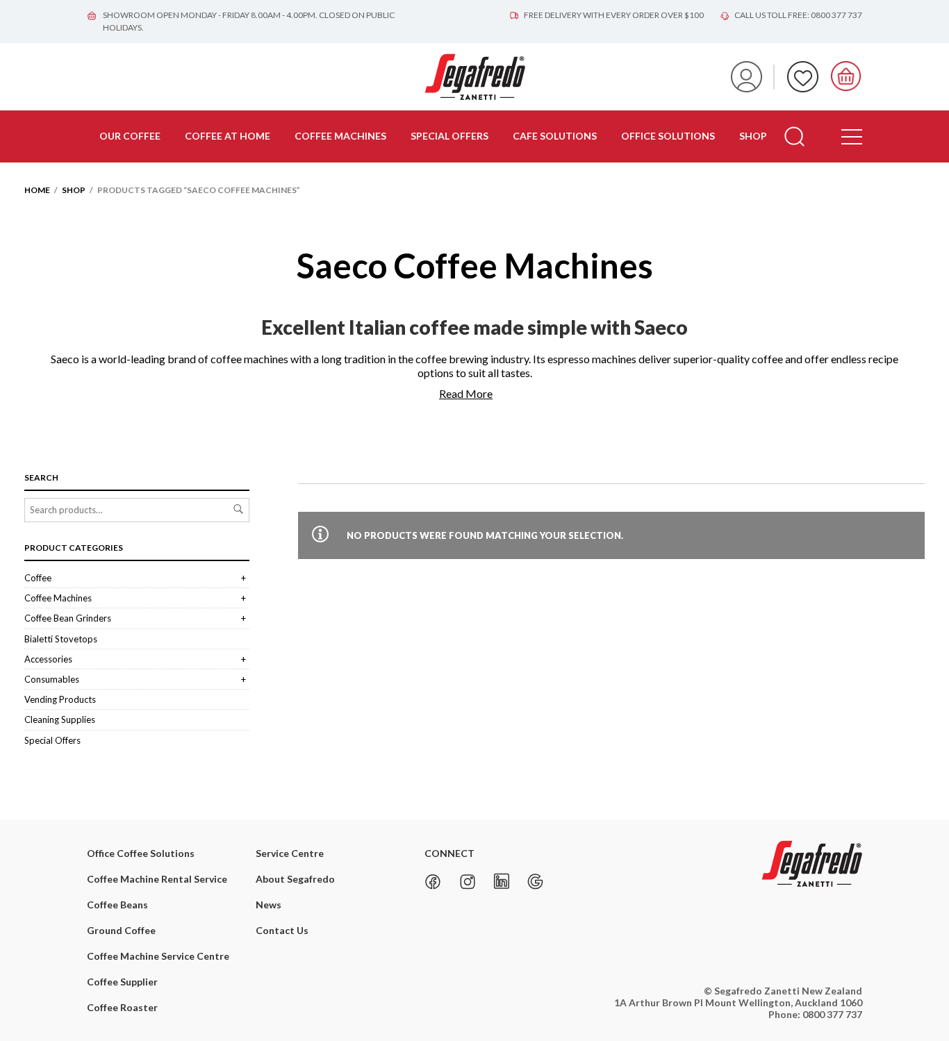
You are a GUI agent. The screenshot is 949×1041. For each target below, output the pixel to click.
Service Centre (290, 853)
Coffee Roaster (122, 1007)
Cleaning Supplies (59, 719)
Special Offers (449, 136)
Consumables (51, 679)
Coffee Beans (117, 904)
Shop (753, 136)
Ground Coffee (121, 930)
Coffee (37, 577)
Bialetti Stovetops (60, 638)
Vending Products (60, 699)
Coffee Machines (340, 136)
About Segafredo (295, 879)
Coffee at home (227, 136)
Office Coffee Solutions (141, 853)
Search (238, 509)
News (268, 904)
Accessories (48, 659)
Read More (466, 393)
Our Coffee (129, 136)
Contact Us (282, 930)
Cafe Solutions (555, 136)
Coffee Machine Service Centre (158, 956)
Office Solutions (668, 136)
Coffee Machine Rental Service (157, 879)
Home (37, 190)
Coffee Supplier (122, 982)
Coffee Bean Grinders (67, 618)
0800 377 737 (832, 1014)
